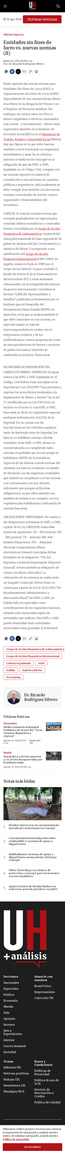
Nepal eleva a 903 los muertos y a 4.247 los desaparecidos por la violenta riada (22, 759)
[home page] (32, 6)
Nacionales (10, 723)
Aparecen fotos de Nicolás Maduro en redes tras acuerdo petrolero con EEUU (33, 888)
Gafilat (10, 670)
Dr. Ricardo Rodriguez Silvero (41, 697)
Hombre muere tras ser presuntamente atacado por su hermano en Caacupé (34, 827)
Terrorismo (13, 677)
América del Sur (32, 670)
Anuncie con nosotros (43, 978)
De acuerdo (32, 1147)
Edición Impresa (13, 34)
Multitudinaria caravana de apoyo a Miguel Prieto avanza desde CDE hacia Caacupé (33, 857)
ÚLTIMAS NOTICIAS (42, 19)
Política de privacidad (16, 1139)
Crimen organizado (18, 663)
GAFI (41, 663)
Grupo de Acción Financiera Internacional (32, 656)
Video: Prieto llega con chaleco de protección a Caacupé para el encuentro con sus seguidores (34, 873)
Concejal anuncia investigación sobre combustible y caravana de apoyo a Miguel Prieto (32, 841)
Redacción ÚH (35, 741)
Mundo (7, 752)
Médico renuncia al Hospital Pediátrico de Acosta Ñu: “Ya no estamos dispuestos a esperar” (22, 731)
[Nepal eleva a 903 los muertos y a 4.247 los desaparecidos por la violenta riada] (54, 755)
